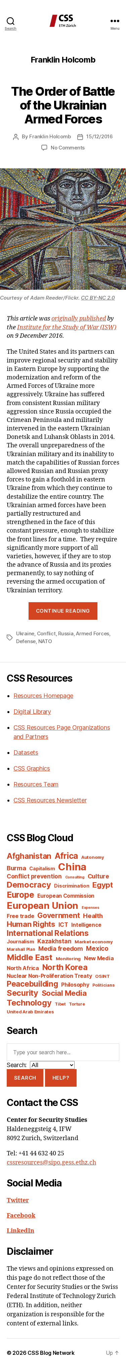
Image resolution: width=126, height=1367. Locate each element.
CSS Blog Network (51, 1352)
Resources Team (35, 784)
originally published (78, 319)
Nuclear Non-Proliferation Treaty (49, 976)
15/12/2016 (99, 136)
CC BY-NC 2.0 (98, 297)
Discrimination (71, 886)
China (72, 867)
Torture (77, 1004)
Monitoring (68, 958)
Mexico (97, 948)
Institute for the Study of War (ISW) (66, 327)
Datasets (25, 752)
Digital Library (32, 711)
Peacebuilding (32, 983)
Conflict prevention (34, 876)
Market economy (94, 941)
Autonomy (92, 857)
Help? (61, 1078)
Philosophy (75, 985)
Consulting (74, 877)
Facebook (21, 1216)
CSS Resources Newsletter (50, 800)
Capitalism (42, 868)
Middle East (29, 957)
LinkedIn (20, 1231)
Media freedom (60, 948)
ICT (63, 924)
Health (92, 915)
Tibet (60, 1004)
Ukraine (25, 633)
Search (25, 1078)
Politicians (103, 985)
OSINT (102, 976)
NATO (45, 641)
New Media (99, 958)
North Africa (23, 968)
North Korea (65, 967)
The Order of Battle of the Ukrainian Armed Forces (63, 105)
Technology (29, 1003)
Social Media (64, 993)
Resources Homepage (43, 695)
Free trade (20, 916)
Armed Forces (92, 633)
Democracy (29, 885)
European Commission (65, 896)
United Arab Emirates (30, 1011)
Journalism (20, 942)
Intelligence (86, 925)
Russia (65, 633)
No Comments (68, 147)
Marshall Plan (21, 949)
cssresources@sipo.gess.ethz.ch (51, 1162)
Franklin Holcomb (50, 136)
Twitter (18, 1200)
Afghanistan (29, 856)
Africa (66, 856)
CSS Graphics (31, 768)
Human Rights (31, 924)
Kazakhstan (54, 941)
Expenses (90, 907)
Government (58, 915)
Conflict (46, 633)
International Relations (48, 933)
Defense (26, 641)
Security (22, 993)
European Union (42, 905)
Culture (98, 876)
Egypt (102, 884)
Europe (20, 895)
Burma (16, 868)
